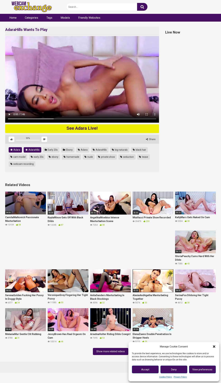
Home (13, 17)
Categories (31, 17)
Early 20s (52, 149)
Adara (16, 149)
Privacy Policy (180, 377)
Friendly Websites (89, 17)
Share (152, 139)
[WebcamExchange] (29, 7)
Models (65, 17)
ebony (54, 156)
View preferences (202, 369)
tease (144, 156)
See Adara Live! (82, 128)
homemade (72, 156)
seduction (128, 156)
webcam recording (23, 164)
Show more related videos (110, 351)
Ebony (69, 149)
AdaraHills (34, 149)
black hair (140, 149)
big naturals (121, 149)
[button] (214, 346)
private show (107, 156)
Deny (174, 369)
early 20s (38, 156)
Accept (145, 369)
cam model (19, 156)
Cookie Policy (165, 377)
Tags (49, 17)
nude (90, 156)
